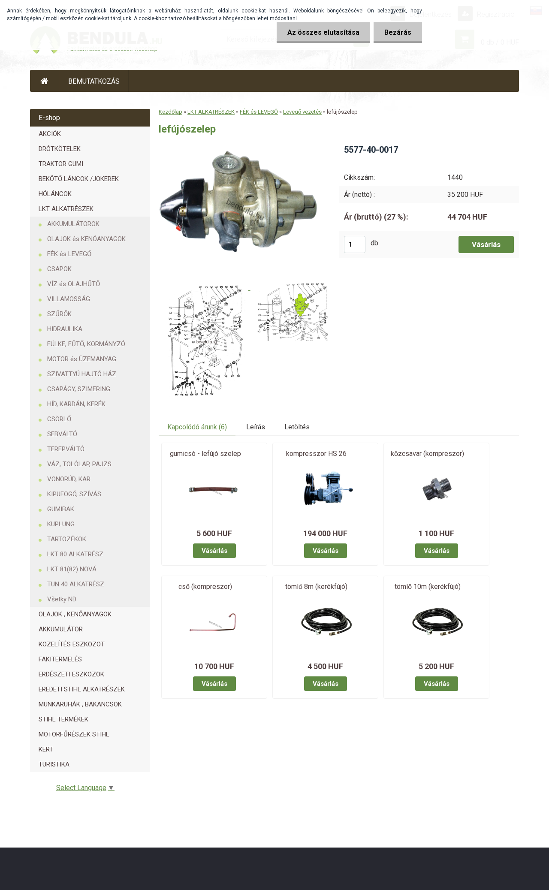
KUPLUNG (61, 524)
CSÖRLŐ (59, 419)
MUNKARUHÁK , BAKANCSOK (80, 704)
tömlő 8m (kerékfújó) (316, 586)
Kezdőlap (170, 112)
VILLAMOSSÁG (68, 299)
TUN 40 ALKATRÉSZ (75, 584)
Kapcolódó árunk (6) (197, 427)
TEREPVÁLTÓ (65, 449)
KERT (46, 749)
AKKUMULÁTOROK (73, 224)
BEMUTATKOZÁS (94, 81)
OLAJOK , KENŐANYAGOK (75, 614)
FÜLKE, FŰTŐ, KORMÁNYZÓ (86, 344)
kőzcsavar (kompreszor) (427, 454)
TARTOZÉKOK (66, 539)
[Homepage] (44, 81)
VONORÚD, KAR (68, 479)
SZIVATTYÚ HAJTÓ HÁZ (81, 374)
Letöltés (297, 427)
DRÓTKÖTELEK (60, 149)
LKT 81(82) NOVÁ (72, 569)
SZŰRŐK (59, 314)
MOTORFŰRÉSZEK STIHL (74, 734)
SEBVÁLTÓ (62, 434)
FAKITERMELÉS (60, 659)
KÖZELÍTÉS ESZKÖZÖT (72, 644)
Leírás (255, 427)
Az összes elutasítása (323, 32)
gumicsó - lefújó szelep (205, 454)
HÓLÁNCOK (55, 194)
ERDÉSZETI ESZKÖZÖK (71, 674)
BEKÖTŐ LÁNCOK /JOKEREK (79, 179)
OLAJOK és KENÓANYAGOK (86, 239)
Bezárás (397, 32)
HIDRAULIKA (64, 329)
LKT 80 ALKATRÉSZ (75, 554)
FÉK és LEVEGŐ (69, 254)
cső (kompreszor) (205, 586)
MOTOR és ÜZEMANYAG (81, 359)
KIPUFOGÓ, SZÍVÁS (74, 494)
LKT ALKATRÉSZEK (66, 209)
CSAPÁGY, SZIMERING (78, 389)
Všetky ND (61, 599)
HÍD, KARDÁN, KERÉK (76, 404)
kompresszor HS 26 (316, 454)
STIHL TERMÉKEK (63, 719)
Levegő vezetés (302, 112)
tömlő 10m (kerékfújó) (428, 586)
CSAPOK (59, 269)
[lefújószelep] (241, 147)
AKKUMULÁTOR (61, 629)
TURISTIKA (54, 764)
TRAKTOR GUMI (61, 164)
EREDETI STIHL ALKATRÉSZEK (82, 689)
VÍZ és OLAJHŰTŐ (73, 284)
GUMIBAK (60, 509)
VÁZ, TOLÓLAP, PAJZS (79, 464)
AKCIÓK (50, 134)
